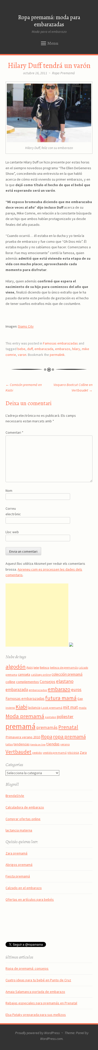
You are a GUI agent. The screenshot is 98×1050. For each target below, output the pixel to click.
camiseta (24, 674)
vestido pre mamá (55, 752)
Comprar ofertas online (23, 819)
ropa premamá (69, 736)
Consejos (47, 681)
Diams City (26, 326)
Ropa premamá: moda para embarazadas (49, 21)
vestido (37, 752)
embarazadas (38, 690)
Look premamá (51, 707)
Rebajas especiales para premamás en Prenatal (41, 1003)
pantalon (50, 717)
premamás (47, 727)
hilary (76, 349)
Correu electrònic (13, 511)
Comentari (14, 432)
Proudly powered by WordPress (37, 1033)
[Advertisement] (37, 615)
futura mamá (61, 697)
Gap (80, 699)
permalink (57, 354)
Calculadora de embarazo (25, 807)
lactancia (34, 707)
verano (65, 744)
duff (30, 349)
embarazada (43, 349)
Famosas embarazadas (60, 343)
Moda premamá (25, 716)
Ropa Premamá (63, 73)
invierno (10, 708)
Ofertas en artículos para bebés (30, 899)
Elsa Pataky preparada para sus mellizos (36, 1014)
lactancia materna (19, 830)
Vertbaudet (18, 751)
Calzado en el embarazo (24, 888)
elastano (64, 681)
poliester (65, 716)
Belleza (44, 667)
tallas (9, 744)
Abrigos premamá (19, 864)
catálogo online (41, 674)
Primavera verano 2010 (23, 737)
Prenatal (68, 727)
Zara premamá (16, 853)
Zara (83, 752)
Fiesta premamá (18, 876)
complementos (27, 681)
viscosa (73, 752)
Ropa (46, 736)
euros (76, 689)
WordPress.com (51, 1038)
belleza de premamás (64, 667)
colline (10, 681)
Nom (9, 490)
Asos (29, 667)
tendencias (21, 744)
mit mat (70, 707)
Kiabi (21, 706)
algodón (16, 666)
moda (82, 708)
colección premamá (67, 674)
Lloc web (12, 532)
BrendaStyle (15, 795)
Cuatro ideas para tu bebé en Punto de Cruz (38, 980)
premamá (20, 726)
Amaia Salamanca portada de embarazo (35, 991)
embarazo (62, 349)
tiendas (53, 744)
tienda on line (37, 744)
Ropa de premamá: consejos (27, 968)
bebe (21, 349)
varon (22, 354)
